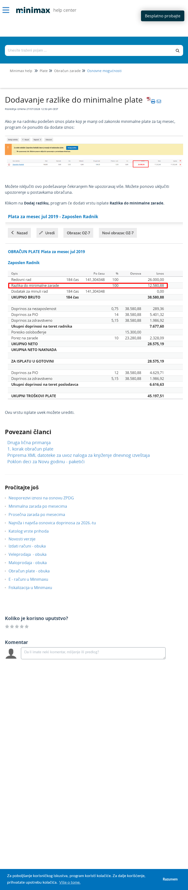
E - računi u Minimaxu (32, 579)
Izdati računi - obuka (31, 546)
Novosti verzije (25, 539)
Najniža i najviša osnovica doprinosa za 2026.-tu (56, 522)
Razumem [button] (170, 879)
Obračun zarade (67, 70)
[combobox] (89, 50)
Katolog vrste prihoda (32, 531)
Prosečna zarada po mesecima (40, 514)
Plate (44, 70)
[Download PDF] (148, 101)
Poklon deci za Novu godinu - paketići (46, 461)
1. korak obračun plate (30, 449)
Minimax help (21, 70)
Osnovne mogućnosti (104, 70)
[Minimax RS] (31, 6)
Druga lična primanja (29, 442)
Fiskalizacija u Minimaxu (34, 587)
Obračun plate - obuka (33, 571)
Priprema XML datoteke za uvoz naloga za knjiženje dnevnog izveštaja (78, 455)
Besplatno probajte (162, 16)
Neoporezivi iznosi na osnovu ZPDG (45, 498)
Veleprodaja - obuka (31, 554)
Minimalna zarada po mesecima (42, 506)
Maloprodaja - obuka (31, 562)
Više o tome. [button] (70, 882)
